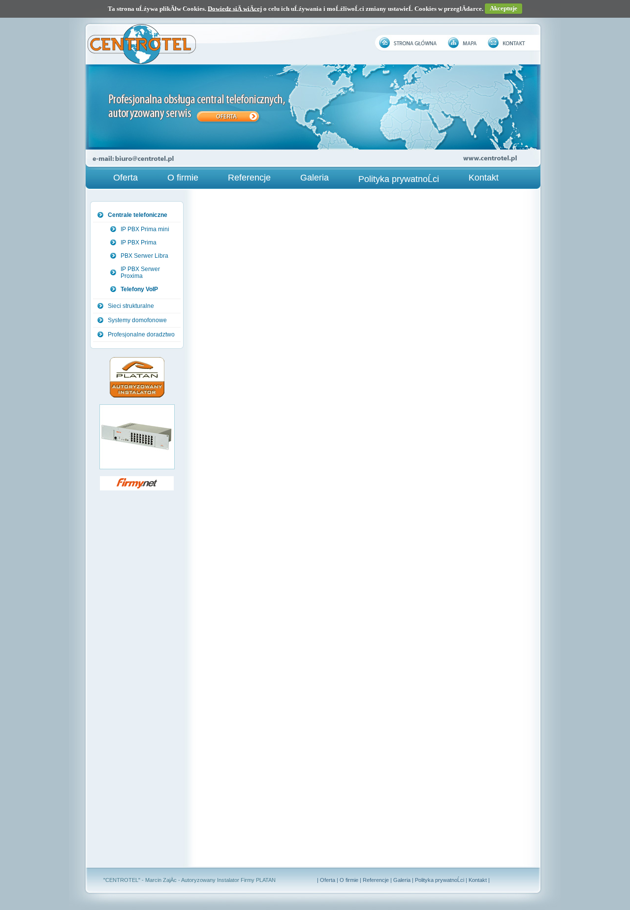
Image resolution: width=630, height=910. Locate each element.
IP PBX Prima (139, 242)
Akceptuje (503, 8)
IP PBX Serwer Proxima (140, 272)
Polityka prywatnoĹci (398, 179)
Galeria (314, 177)
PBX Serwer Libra (144, 255)
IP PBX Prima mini (145, 229)
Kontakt (484, 177)
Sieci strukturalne (131, 306)
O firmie (182, 177)
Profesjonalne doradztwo (141, 334)
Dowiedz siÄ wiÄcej (235, 8)
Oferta (125, 177)
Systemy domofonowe (137, 320)
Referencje (249, 177)
